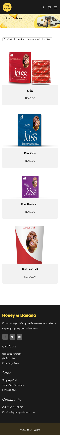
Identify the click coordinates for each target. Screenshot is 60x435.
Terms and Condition (13, 385)
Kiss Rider (30, 153)
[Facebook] (5, 337)
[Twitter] (12, 337)
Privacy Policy (9, 390)
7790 (9, 407)
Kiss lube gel (30, 269)
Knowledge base (10, 363)
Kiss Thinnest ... (30, 204)
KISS (30, 91)
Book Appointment (11, 354)
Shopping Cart (9, 380)
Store (8, 18)
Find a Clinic (8, 358)
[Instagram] (19, 337)
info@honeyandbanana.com (21, 412)
